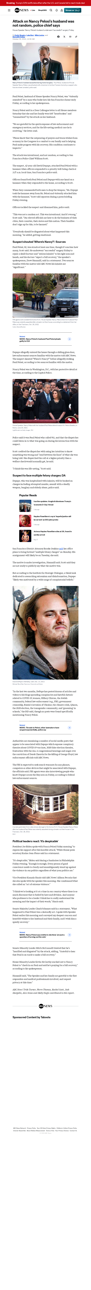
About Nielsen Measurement (36, 1131)
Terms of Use (50, 1131)
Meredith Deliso (19, 37)
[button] (9, 10)
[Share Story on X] (64, 36)
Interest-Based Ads (19, 1131)
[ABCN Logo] (21, 10)
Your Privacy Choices (62, 1131)
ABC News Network (19, 1128)
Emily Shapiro (20, 35)
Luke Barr (30, 35)
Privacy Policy (31, 1128)
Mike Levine (39, 35)
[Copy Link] (76, 36)
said (61, 548)
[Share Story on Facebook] (58, 36)
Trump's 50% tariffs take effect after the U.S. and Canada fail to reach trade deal (45, 3)
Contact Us (73, 1131)
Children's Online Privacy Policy (67, 1128)
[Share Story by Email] (70, 36)
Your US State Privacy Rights (46, 1128)
